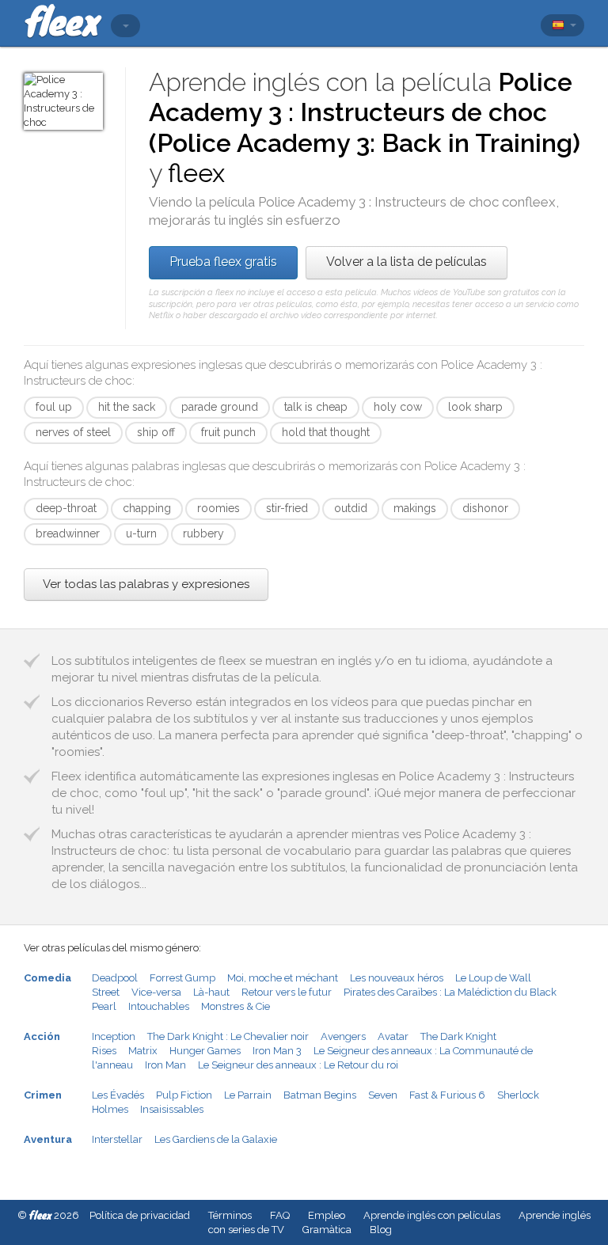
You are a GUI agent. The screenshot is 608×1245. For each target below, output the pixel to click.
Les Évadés (118, 1095)
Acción (42, 1036)
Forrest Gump (182, 978)
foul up (54, 406)
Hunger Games (205, 1051)
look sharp (475, 406)
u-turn (141, 533)
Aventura (48, 1139)
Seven (382, 1095)
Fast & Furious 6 (447, 1095)
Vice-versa (156, 992)
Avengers (343, 1036)
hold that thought (326, 432)
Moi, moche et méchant (282, 978)
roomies (218, 508)
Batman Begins (319, 1095)
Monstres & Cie (235, 1006)
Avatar (393, 1036)
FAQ (280, 1215)
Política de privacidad (139, 1215)
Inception (113, 1036)
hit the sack (126, 406)
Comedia (47, 978)
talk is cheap (316, 406)
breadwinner (68, 533)
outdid (350, 508)
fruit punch (228, 432)
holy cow (398, 406)
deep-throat (66, 508)
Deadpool (115, 978)
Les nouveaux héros (396, 978)
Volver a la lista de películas (406, 261)
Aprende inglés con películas (431, 1215)
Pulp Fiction (184, 1095)
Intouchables (158, 1006)
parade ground (219, 406)
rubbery (203, 533)
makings (414, 508)
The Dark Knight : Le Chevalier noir (228, 1036)
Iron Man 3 (277, 1051)
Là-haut (211, 992)
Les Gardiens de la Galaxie (215, 1139)
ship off (156, 432)
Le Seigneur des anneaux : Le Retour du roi (298, 1065)
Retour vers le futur (286, 992)
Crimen (43, 1095)
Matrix (143, 1051)
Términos (230, 1215)
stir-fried (287, 508)
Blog (381, 1230)
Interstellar (117, 1139)
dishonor (485, 508)
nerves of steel (73, 432)
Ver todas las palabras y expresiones (146, 584)
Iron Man (165, 1065)
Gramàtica (327, 1230)
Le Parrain (248, 1095)
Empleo (326, 1215)
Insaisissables (171, 1109)
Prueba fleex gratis (223, 261)
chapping (147, 508)
